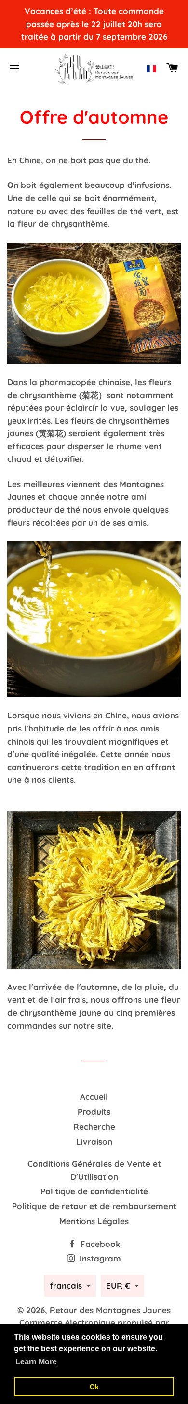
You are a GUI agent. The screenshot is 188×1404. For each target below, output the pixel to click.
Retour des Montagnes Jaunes (110, 1310)
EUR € (118, 1285)
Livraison (94, 1141)
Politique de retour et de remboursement (94, 1206)
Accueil (94, 1096)
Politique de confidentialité (94, 1191)
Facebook (99, 1244)
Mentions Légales (94, 1221)
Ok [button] (94, 1386)
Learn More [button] (36, 1362)
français (66, 1285)
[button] (151, 68)
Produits (94, 1111)
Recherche (94, 1126)
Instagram (99, 1258)
